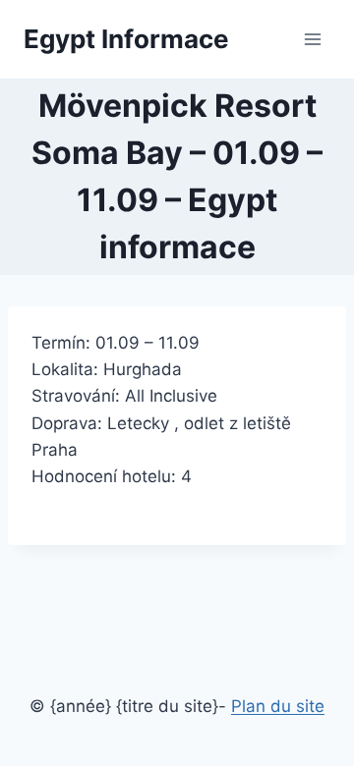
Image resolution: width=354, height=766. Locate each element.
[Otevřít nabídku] (312, 39)
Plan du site (277, 706)
